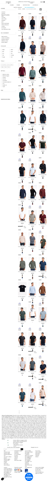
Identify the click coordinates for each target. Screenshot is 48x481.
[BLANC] (22, 225)
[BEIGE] (22, 58)
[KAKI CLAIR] (32, 127)
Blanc (12, 49)
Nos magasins (27, 460)
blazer (11, 426)
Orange (12, 55)
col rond (4, 78)
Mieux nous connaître (29, 455)
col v (3, 83)
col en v (42, 418)
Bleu (3, 51)
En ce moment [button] (5, 33)
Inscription (16, 452)
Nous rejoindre (28, 459)
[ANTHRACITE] (22, 350)
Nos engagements (28, 456)
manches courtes (6, 74)
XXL (11, 64)
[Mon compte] (38, 1)
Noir (3, 55)
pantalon (40, 417)
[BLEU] (32, 131)
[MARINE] (22, 57)
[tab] (8, 9)
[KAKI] (22, 33)
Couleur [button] (3, 46)
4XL (5, 67)
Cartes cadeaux (38, 452)
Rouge (3, 57)
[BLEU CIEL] (22, 253)
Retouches (37, 454)
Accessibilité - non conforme (28, 462)
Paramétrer (7, 475)
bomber (12, 435)
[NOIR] (42, 82)
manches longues (6, 75)
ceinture (25, 426)
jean (3, 418)
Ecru (3, 53)
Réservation (37, 453)
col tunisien (5, 80)
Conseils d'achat (7, 452)
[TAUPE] (32, 180)
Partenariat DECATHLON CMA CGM (28, 465)
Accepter (19, 475)
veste (33, 434)
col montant (30, 431)
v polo (4, 86)
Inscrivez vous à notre (13, 447)
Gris (11, 53)
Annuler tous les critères (5, 99)
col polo (4, 77)
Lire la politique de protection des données (9, 471)
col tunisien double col (7, 82)
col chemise (4, 433)
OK (21, 449)
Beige (3, 49)
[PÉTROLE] (22, 55)
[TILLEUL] (42, 58)
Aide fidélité (27, 453)
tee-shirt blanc (15, 420)
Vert (11, 57)
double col (5, 85)
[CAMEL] (42, 177)
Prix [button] (2, 90)
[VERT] (42, 152)
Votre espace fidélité (29, 452)
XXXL (2, 67)
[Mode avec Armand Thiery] (24, 1)
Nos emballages (28, 457)
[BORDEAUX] (22, 82)
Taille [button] (2, 61)
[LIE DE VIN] (32, 277)
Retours (36, 456)
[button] (8, 8)
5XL (8, 67)
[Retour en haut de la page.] (43, 479)
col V (38, 431)
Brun (12, 51)
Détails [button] (3, 70)
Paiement (37, 455)
